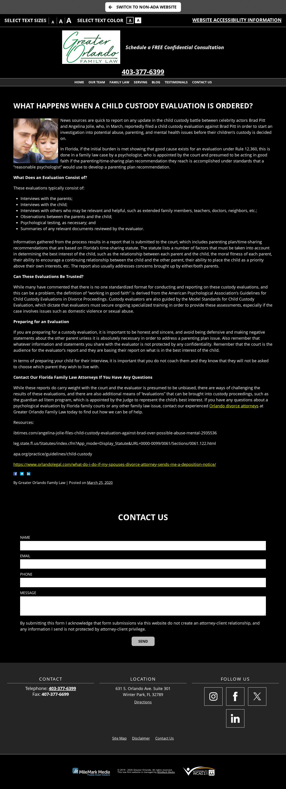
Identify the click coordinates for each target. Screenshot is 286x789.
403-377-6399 (143, 71)
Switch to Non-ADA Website (146, 7)
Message (28, 593)
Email (25, 556)
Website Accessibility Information (237, 20)
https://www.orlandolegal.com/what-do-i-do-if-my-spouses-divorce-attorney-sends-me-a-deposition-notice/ (114, 464)
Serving (140, 82)
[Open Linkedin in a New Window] (235, 718)
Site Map (119, 738)
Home (79, 82)
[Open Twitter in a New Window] (257, 696)
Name (25, 537)
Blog (156, 82)
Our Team (96, 82)
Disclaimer (141, 738)
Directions (143, 702)
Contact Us (202, 82)
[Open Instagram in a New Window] (213, 696)
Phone (26, 574)
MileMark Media (166, 772)
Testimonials (176, 82)
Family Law (119, 82)
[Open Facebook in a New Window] (235, 696)
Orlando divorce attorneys (234, 405)
